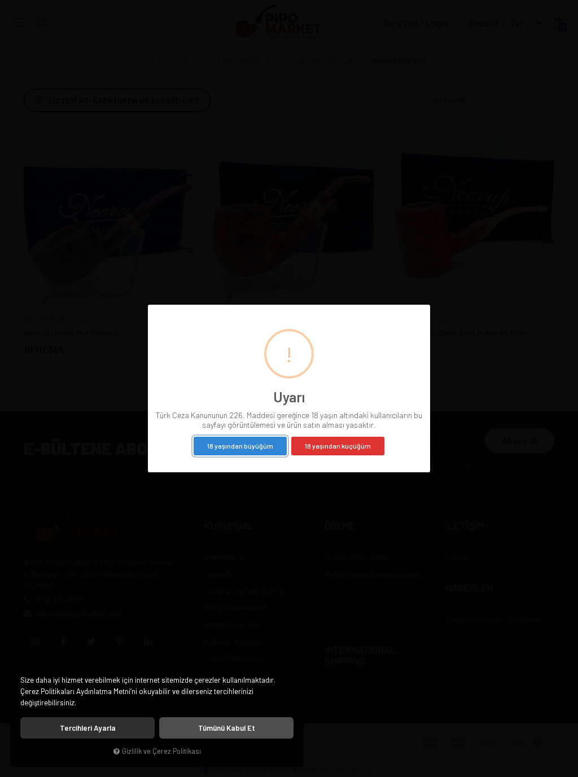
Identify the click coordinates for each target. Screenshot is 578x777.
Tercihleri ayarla (88, 727)
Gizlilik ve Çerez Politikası (161, 751)
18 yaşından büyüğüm (240, 446)
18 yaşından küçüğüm (338, 446)
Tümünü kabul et (226, 727)
